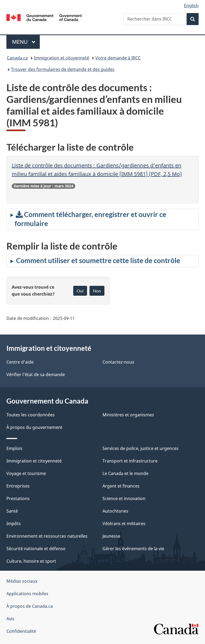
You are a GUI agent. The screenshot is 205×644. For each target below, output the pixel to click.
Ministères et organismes (128, 415)
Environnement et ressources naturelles (47, 536)
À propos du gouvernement (34, 427)
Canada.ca (17, 58)
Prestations (18, 498)
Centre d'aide (20, 362)
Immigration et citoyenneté (61, 58)
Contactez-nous (118, 362)
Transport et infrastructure (129, 461)
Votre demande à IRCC (118, 58)
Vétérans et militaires (123, 523)
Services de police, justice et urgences (140, 448)
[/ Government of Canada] (44, 17)
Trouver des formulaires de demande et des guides (63, 69)
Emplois (14, 448)
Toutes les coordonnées (30, 415)
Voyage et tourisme (26, 473)
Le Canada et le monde (125, 473)
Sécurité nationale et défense (35, 549)
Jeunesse (111, 536)
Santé (12, 511)
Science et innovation (123, 498)
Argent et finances (121, 486)
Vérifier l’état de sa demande (35, 374)
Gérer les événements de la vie (133, 549)
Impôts (13, 523)
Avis (10, 619)
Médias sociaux (21, 581)
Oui (80, 290)
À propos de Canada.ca (29, 606)
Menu (26, 41)
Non (97, 290)
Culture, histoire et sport (31, 561)
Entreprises (18, 486)
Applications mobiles (27, 594)
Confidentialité (21, 631)
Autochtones (115, 511)
